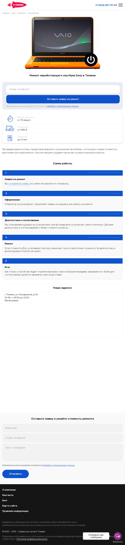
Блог (4, 500)
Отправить (15, 473)
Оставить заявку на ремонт (63, 99)
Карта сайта (9, 505)
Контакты (7, 495)
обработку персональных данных (63, 106)
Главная (5, 13)
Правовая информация (15, 511)
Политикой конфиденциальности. (32, 539)
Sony (14, 13)
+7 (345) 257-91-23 (106, 5)
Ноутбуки (22, 13)
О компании (9, 489)
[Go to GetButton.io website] (118, 542)
